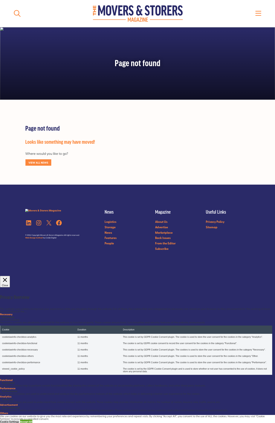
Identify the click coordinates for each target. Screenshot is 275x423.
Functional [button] (6, 380)
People (109, 243)
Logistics (110, 221)
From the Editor (165, 243)
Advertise (161, 227)
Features (111, 238)
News (108, 232)
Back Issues (163, 238)
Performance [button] (8, 388)
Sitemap (211, 227)
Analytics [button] (5, 396)
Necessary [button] (6, 314)
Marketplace (164, 232)
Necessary (8, 317)
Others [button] (4, 413)
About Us (161, 221)
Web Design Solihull (34, 237)
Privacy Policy (215, 221)
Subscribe (162, 248)
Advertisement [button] (9, 405)
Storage (110, 227)
